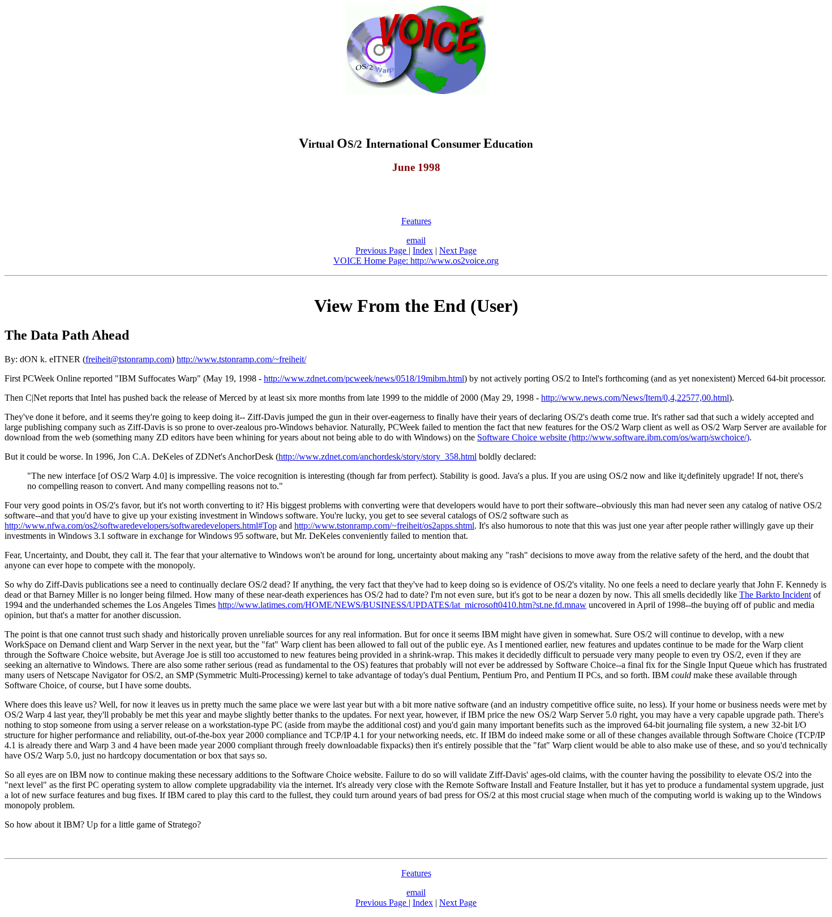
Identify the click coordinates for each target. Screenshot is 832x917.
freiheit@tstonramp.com (128, 359)
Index (423, 250)
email (416, 240)
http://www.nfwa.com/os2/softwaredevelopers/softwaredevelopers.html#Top (141, 525)
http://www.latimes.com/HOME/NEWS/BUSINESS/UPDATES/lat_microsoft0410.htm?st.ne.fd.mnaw (402, 605)
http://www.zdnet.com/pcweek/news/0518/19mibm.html (364, 378)
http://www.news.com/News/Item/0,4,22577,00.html (635, 397)
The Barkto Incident (775, 594)
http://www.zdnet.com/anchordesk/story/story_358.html (377, 456)
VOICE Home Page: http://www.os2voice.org (416, 260)
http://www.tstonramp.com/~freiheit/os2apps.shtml (384, 525)
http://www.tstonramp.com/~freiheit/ (241, 359)
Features (416, 221)
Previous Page (382, 250)
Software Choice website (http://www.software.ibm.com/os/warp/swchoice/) (613, 437)
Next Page (458, 250)
